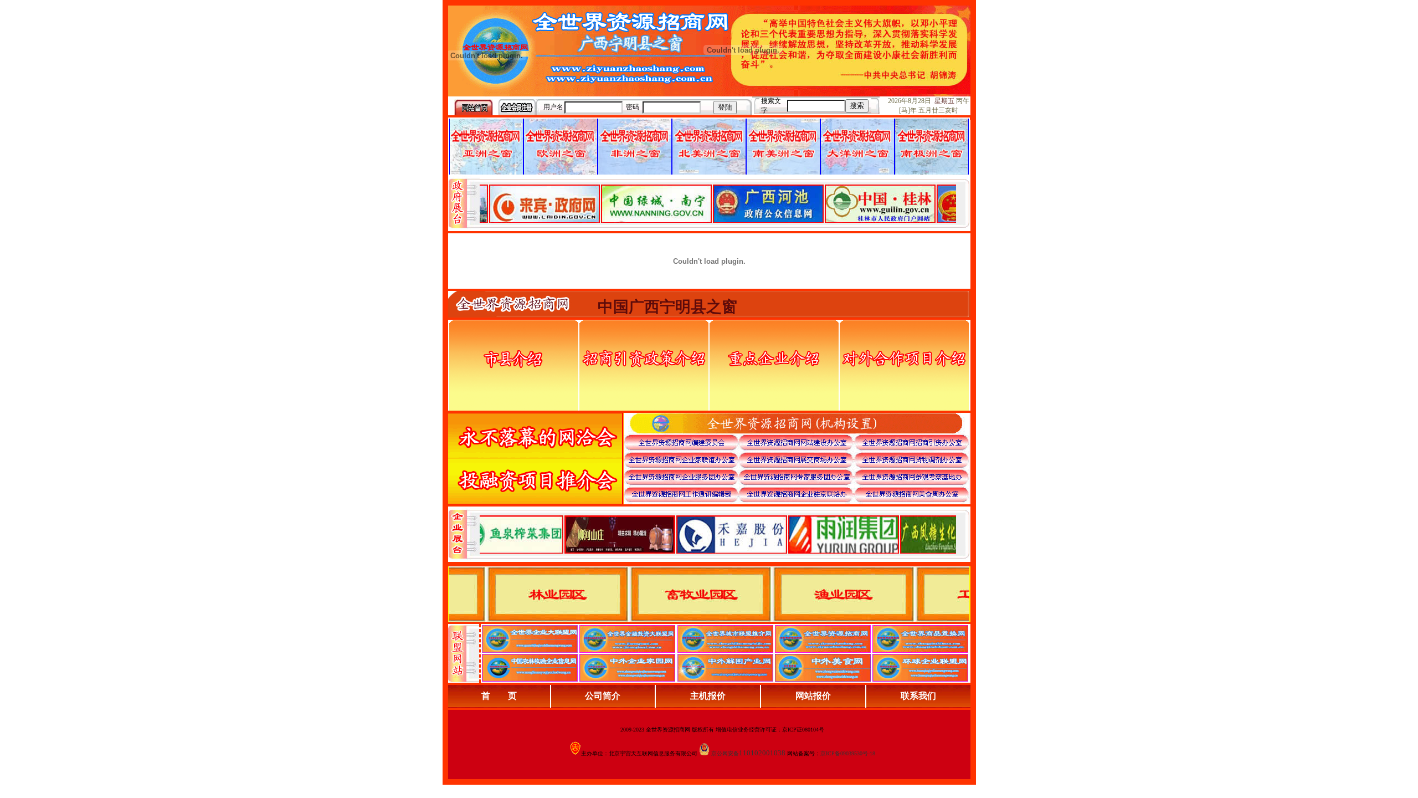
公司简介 (602, 695)
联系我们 (918, 695)
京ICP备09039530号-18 (847, 753)
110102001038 (762, 753)
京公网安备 (725, 753)
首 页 (499, 695)
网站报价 (813, 695)
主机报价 (708, 695)
